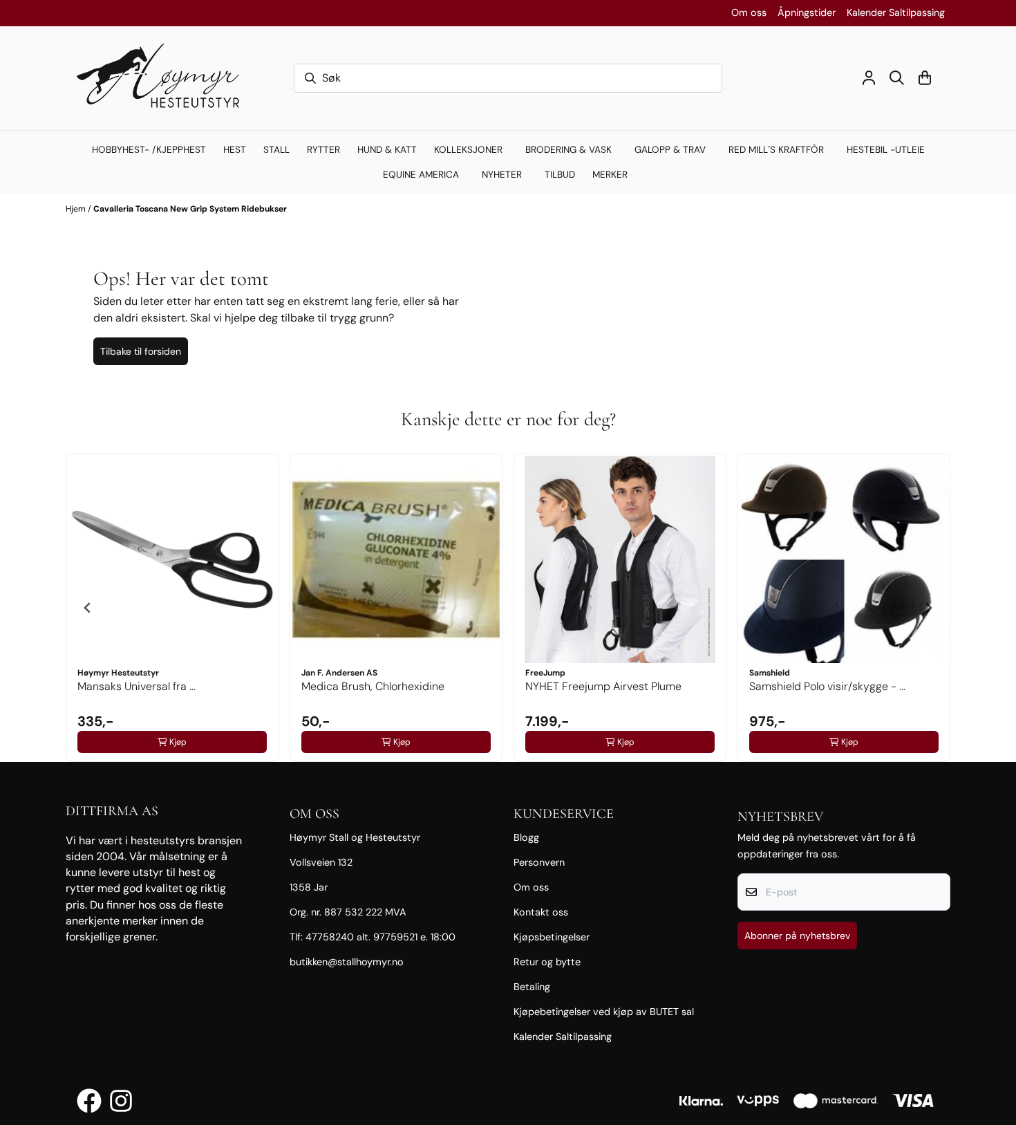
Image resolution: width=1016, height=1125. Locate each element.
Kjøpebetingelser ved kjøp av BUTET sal (604, 1011)
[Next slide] (928, 608)
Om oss (748, 12)
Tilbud (560, 174)
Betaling (532, 986)
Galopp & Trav (670, 150)
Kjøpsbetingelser (552, 937)
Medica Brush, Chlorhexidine (372, 686)
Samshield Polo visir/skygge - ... (827, 686)
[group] (172, 608)
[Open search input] (897, 78)
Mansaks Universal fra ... (136, 686)
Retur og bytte (547, 962)
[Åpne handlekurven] (924, 77)
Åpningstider (807, 12)
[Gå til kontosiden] (868, 77)
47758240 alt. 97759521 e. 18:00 (380, 937)
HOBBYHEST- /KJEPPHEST (149, 150)
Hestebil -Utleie (886, 150)
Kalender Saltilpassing (896, 12)
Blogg (526, 837)
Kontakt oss (541, 912)
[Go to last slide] (88, 608)
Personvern (539, 862)
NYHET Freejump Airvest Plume (603, 686)
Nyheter (502, 174)
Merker (610, 174)
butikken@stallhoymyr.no (347, 962)
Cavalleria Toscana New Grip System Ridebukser (190, 208)
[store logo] (164, 78)
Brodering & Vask (568, 150)
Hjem (77, 208)
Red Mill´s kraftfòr (776, 150)
